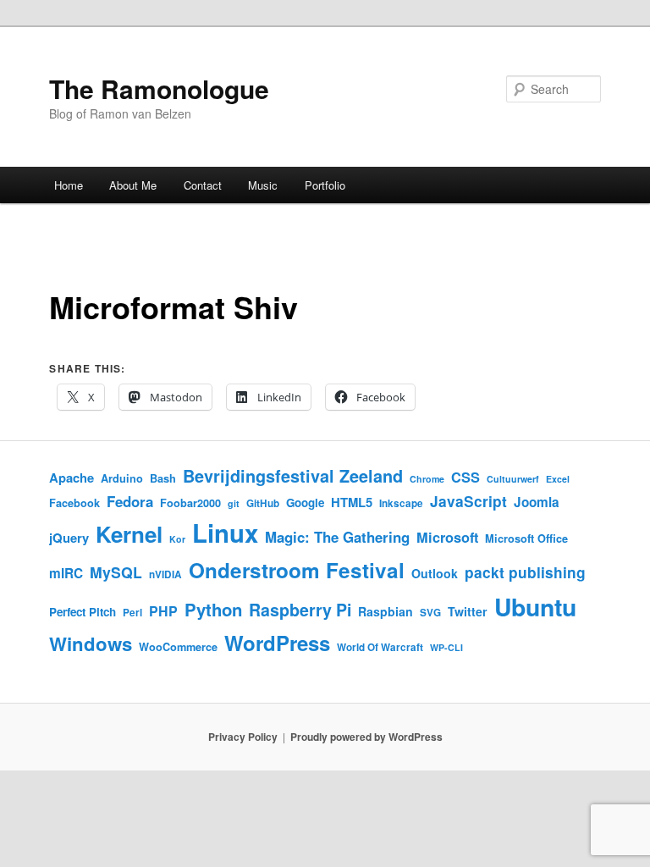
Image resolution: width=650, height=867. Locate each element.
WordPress (277, 642)
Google (305, 502)
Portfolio (325, 185)
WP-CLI (446, 647)
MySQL (116, 572)
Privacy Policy (243, 736)
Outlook (434, 573)
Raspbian (385, 611)
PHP (163, 611)
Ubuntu (535, 606)
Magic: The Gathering (337, 537)
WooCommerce (178, 646)
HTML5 (351, 502)
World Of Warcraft (380, 647)
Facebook (74, 503)
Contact (203, 185)
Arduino (122, 478)
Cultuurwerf (513, 478)
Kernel (129, 533)
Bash (163, 478)
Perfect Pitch (82, 612)
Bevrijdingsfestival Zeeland (293, 476)
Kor (177, 539)
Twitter (468, 611)
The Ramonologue (159, 88)
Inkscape (401, 503)
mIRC (66, 573)
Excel (558, 478)
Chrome (427, 478)
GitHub (262, 503)
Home (68, 185)
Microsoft (447, 537)
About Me (133, 185)
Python (213, 609)
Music (263, 185)
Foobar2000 (190, 503)
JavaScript (468, 500)
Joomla (536, 502)
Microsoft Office (526, 538)
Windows (90, 643)
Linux (225, 532)
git (234, 503)
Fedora (130, 501)
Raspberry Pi (300, 609)
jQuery (69, 537)
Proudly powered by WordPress (366, 736)
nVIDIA (165, 574)
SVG (430, 612)
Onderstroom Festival (297, 569)
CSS (465, 477)
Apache (71, 477)
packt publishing (525, 572)
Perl (132, 612)
